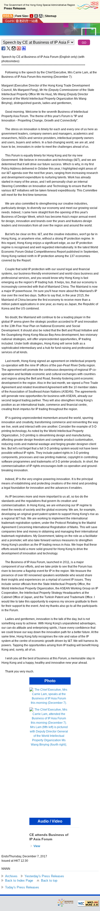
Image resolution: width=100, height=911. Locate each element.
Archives (11, 876)
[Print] (24, 48)
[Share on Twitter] (9, 48)
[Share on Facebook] (3, 48)
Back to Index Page (19, 880)
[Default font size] (31, 16)
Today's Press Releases (22, 887)
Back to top (49, 880)
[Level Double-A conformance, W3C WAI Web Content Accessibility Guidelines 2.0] (88, 903)
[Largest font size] (41, 16)
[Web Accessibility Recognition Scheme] (65, 902)
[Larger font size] (36, 16)
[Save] (19, 48)
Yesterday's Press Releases (44, 876)
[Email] (14, 48)
